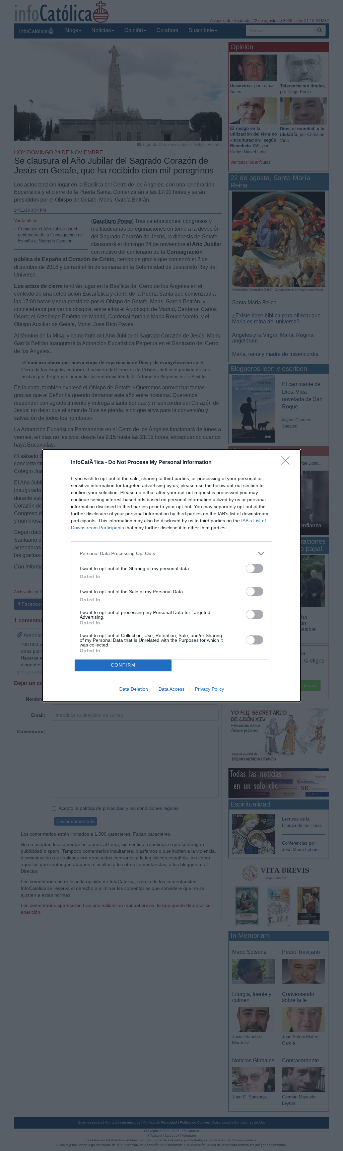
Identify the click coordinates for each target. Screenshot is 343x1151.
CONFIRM (123, 665)
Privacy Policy (209, 689)
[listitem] (171, 553)
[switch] (254, 568)
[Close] (287, 462)
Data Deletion (133, 689)
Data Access (171, 689)
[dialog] (171, 576)
